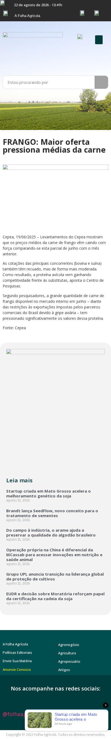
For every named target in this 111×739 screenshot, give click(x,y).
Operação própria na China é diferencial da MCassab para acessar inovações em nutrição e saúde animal (54, 554)
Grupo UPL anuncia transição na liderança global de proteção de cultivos (55, 576)
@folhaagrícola (21, 714)
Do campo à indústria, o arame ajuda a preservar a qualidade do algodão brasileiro (51, 532)
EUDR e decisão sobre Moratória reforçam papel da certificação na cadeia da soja (55, 596)
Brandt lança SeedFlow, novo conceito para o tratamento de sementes (52, 513)
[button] (99, 39)
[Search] (101, 82)
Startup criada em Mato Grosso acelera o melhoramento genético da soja (48, 493)
